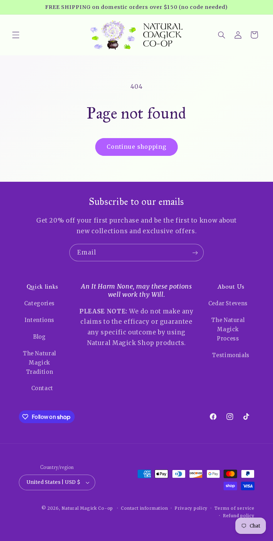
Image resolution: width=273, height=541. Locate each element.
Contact (42, 388)
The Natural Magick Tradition (39, 362)
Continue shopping (137, 146)
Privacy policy (191, 508)
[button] (15, 35)
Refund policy (239, 515)
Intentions (39, 320)
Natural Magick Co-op (87, 508)
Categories (39, 303)
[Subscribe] (195, 252)
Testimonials (231, 355)
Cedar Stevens (228, 303)
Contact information (144, 508)
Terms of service (234, 508)
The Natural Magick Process (228, 329)
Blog (39, 337)
